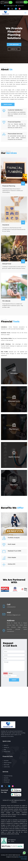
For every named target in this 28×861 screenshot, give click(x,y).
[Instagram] (19, 8)
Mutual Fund (6, 264)
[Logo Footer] (14, 724)
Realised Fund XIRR (14, 551)
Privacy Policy (7, 751)
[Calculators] (14, 363)
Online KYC (11, 564)
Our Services (14, 42)
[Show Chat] (24, 853)
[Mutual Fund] (14, 248)
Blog (5, 749)
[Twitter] (12, 8)
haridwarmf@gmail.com (10, 5)
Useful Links (7, 766)
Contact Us (6, 747)
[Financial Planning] (23, 183)
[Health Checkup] (14, 447)
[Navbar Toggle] (25, 12)
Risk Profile (6, 764)
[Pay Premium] (14, 419)
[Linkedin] (16, 8)
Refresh (11, 673)
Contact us (14, 46)
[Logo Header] (5, 12)
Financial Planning (8, 186)
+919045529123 (20, 5)
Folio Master (12, 557)
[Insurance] (14, 209)
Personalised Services (15, 133)
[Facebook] (8, 8)
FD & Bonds (6, 301)
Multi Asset (11, 544)
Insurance (5, 225)
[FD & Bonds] (14, 286)
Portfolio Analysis (14, 537)
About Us (6, 745)
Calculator (6, 760)
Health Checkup (7, 762)
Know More (8, 104)
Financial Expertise (14, 122)
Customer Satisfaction (15, 110)
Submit (14, 679)
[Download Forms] (14, 391)
